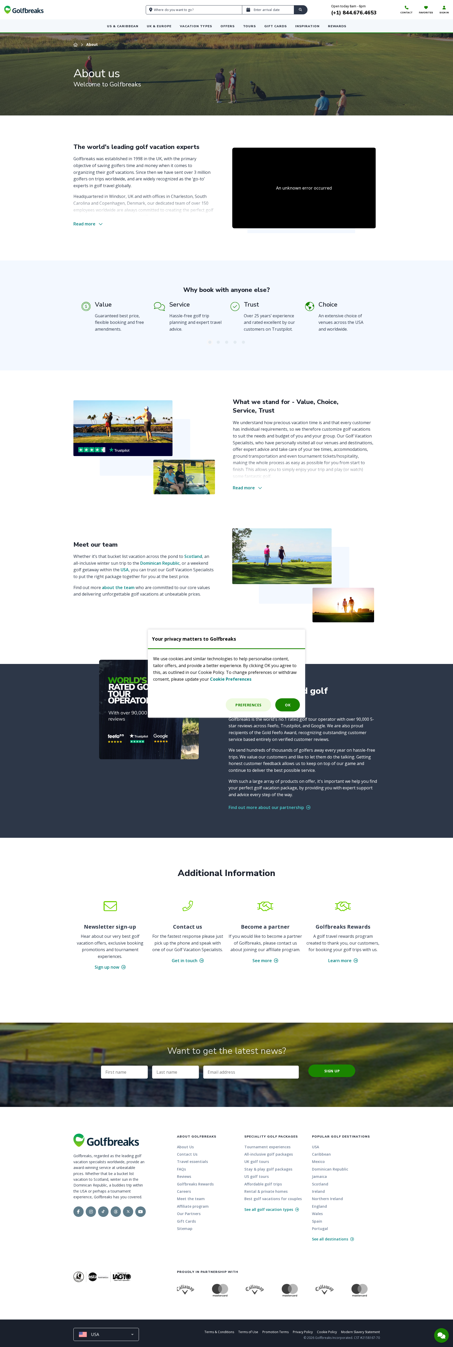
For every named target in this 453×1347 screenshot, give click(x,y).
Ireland (318, 1191)
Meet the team (191, 1198)
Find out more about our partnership (267, 807)
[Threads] (116, 1211)
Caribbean (321, 1154)
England (319, 1206)
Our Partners (189, 1213)
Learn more (340, 960)
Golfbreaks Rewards (195, 1184)
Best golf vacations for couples (273, 1198)
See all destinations (330, 1239)
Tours (249, 26)
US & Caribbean (122, 26)
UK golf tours (256, 1161)
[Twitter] (128, 1211)
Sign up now (107, 967)
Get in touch (185, 960)
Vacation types (196, 26)
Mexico (318, 1161)
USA (125, 570)
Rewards (337, 26)
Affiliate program (193, 1206)
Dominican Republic (160, 563)
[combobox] (106, 1334)
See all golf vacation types (269, 1209)
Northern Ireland (327, 1198)
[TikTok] (103, 1211)
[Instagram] (91, 1211)
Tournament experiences (267, 1146)
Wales (317, 1213)
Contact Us (187, 1154)
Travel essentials (192, 1161)
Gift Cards (275, 26)
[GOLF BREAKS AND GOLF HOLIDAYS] (24, 10)
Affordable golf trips (263, 1184)
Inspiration (307, 26)
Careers (184, 1191)
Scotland (193, 556)
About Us (185, 1146)
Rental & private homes (266, 1191)
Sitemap (184, 1228)
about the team (118, 587)
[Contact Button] (441, 1335)
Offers (227, 26)
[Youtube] (140, 1211)
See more (262, 960)
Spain (317, 1221)
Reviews (184, 1176)
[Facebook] (78, 1211)
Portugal (320, 1228)
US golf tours (256, 1176)
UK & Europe (159, 26)
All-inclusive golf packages (268, 1154)
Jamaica (319, 1176)
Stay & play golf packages (268, 1169)
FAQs (181, 1169)
